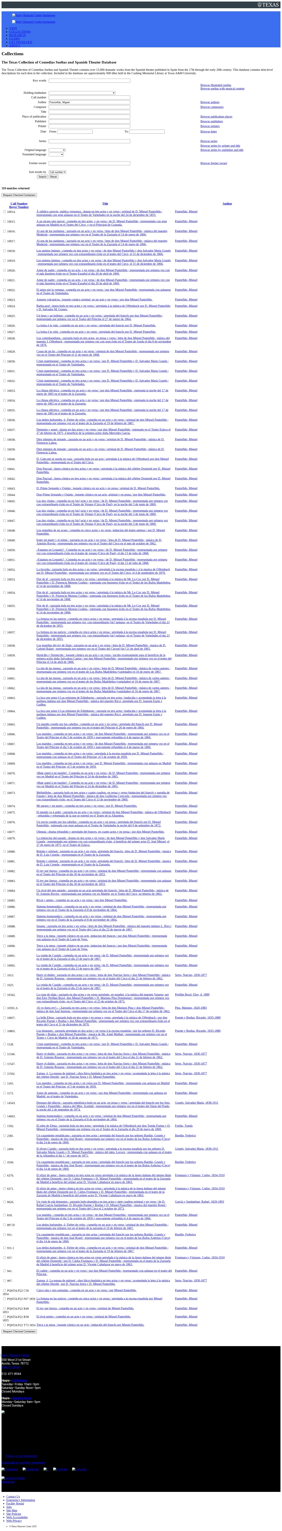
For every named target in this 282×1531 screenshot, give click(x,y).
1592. (10, 1126)
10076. (11, 822)
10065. (11, 724)
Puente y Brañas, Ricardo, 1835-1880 (198, 1017)
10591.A (12, 1008)
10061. (11, 678)
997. (9, 1280)
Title (105, 203)
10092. (11, 965)
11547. (11, 1064)
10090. (11, 946)
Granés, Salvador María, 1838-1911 (196, 1102)
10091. (11, 955)
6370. (10, 1175)
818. (9, 1215)
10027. (11, 332)
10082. (11, 871)
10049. (11, 540)
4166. (10, 1162)
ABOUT (14, 45)
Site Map (11, 1510)
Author (227, 203)
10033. (11, 390)
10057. (11, 632)
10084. (11, 890)
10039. (11, 449)
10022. (11, 290)
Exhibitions (19, 1380)
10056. (11, 619)
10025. (11, 316)
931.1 (10, 1248)
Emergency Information (20, 1500)
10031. (11, 371)
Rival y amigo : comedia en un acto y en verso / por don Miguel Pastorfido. (81, 900)
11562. (11, 1073)
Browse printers (210, 126)
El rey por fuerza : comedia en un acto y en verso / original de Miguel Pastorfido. (85, 1308)
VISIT (13, 28)
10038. (11, 439)
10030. (11, 361)
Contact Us (13, 1496)
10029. (11, 351)
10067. (11, 744)
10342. (11, 995)
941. (9, 1271)
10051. (11, 560)
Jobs (9, 1507)
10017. (11, 241)
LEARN (14, 38)
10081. (11, 861)
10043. (11, 488)
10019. (11, 260)
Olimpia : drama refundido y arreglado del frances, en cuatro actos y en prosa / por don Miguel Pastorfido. (100, 831)
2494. (10, 1149)
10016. (11, 231)
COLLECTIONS (20, 31)
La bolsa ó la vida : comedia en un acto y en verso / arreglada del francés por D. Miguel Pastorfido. (96, 325)
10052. (11, 569)
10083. (11, 881)
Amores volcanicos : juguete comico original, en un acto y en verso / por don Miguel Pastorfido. (94, 299)
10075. (11, 812)
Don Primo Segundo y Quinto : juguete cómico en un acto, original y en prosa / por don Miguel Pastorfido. (101, 494)
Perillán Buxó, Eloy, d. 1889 (192, 994)
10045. (11, 501)
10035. (11, 410)
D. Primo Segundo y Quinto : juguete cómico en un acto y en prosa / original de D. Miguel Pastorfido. (98, 488)
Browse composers (211, 107)
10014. (11, 211)
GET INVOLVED (20, 42)
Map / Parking (11, 1367)
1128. (10, 1044)
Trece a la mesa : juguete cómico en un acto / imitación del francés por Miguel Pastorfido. (90, 1324)
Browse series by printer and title (220, 145)
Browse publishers (211, 121)
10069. (11, 763)
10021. (11, 280)
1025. (10, 985)
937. (9, 1257)
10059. (11, 655)
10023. (11, 299)
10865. (11, 1031)
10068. (11, 753)
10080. (11, 851)
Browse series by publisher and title (221, 150)
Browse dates (208, 131)
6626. (10, 1202)
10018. (11, 251)
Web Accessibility (17, 1517)
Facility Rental (15, 1503)
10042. (11, 478)
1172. (10, 1093)
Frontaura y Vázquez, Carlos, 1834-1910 (200, 1175)
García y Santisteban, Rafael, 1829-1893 (199, 1201)
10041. (11, 469)
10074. (11, 806)
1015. (10, 975)
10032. (11, 381)
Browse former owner (213, 163)
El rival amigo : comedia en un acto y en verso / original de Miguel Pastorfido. (83, 1316)
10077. (11, 832)
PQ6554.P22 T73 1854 (21, 1325)
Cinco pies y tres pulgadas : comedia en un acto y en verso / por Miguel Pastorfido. (86, 1290)
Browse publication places (216, 116)
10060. (11, 668)
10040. (11, 459)
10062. (11, 688)
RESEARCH (17, 35)
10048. (11, 530)
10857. (11, 1018)
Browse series (208, 141)
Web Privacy (14, 1520)
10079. (11, 838)
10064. (11, 711)
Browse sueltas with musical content (222, 88)
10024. (11, 306)
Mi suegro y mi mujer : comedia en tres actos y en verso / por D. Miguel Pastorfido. (86, 805)
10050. (11, 550)
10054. (11, 592)
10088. (11, 926)
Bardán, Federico (185, 1135)
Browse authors (209, 102)
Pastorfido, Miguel (186, 211)
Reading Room (22, 1398)
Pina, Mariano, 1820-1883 (191, 1007)
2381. (10, 1135)
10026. (11, 325)
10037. (11, 430)
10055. (11, 606)
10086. (11, 906)
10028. (11, 338)
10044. (11, 495)
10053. (11, 579)
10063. (11, 698)
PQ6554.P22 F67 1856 (21, 1298)
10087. (11, 916)
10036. (11, 420)
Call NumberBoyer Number (19, 205)
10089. (11, 936)
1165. (10, 1083)
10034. (11, 400)
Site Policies (13, 1513)
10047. (11, 520)
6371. (10, 1188)
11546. (11, 1054)
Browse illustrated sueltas (215, 85)
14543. (11, 1103)
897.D (11, 1225)
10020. (11, 270)
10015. (11, 221)
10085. (11, 900)
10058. (11, 645)
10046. (11, 511)
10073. (11, 793)
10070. (11, 773)
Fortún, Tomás (184, 1125)
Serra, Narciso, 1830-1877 (191, 975)
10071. (11, 783)
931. (9, 1234)
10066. (11, 734)
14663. (11, 1116)
